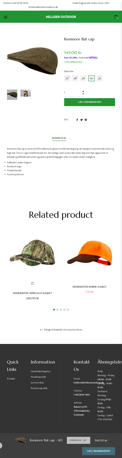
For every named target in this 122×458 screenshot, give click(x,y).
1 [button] (54, 310)
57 (67, 78)
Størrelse (69, 71)
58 (75, 78)
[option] (32, 269)
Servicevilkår (37, 382)
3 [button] (61, 310)
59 (83, 78)
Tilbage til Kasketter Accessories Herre (62, 330)
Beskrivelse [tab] (59, 138)
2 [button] (57, 310)
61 (100, 78)
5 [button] (68, 310)
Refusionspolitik (39, 388)
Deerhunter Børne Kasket (90, 286)
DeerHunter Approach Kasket (32, 293)
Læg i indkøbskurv (98, 451)
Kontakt (11, 379)
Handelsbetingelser (41, 371)
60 (91, 78)
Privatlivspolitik (38, 377)
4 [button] (64, 310)
